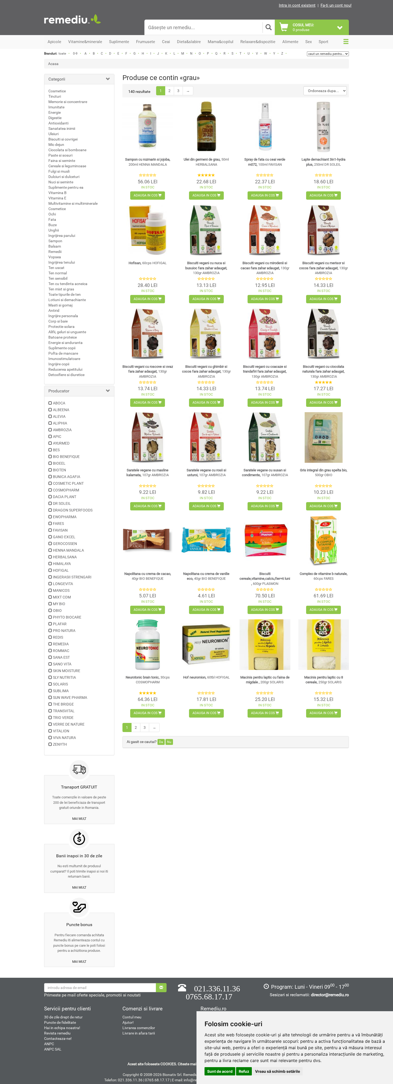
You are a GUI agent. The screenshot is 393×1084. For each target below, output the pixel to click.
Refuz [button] (244, 1071)
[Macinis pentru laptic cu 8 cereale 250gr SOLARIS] (323, 644)
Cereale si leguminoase (67, 166)
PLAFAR (60, 624)
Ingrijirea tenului (61, 262)
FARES (58, 523)
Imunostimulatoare (64, 359)
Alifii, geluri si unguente (67, 332)
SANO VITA (62, 664)
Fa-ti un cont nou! (336, 5)
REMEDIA (61, 644)
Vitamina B (57, 193)
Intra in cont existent (297, 5)
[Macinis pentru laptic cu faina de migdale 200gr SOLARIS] (265, 644)
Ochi (52, 214)
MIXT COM (62, 597)
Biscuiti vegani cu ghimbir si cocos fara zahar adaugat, (206, 371)
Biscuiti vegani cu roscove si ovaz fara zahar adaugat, (147, 371)
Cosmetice (57, 91)
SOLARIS (60, 684)
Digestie (54, 118)
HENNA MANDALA (68, 550)
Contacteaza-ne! (58, 1038)
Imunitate (56, 107)
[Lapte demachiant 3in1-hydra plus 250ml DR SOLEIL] (323, 126)
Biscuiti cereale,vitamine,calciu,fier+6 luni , (265, 579)
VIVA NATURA (64, 738)
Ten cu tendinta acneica (67, 284)
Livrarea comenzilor (138, 1028)
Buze (52, 225)
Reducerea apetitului (65, 369)
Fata (52, 219)
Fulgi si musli (59, 171)
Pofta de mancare (63, 353)
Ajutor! (128, 1022)
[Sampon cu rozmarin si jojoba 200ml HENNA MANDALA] (147, 126)
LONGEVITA (63, 584)
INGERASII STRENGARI (72, 577)
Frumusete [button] (145, 41)
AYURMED (61, 443)
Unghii (53, 230)
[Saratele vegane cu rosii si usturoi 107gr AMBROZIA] (206, 437)
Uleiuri (53, 134)
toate (62, 53)
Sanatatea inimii (61, 128)
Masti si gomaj (60, 305)
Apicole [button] (54, 41)
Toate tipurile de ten (64, 294)
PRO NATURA (64, 630)
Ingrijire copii (58, 364)
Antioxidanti (58, 123)
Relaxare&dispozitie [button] (257, 41)
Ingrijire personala (63, 316)
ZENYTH (60, 744)
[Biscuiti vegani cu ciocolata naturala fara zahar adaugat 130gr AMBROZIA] (323, 334)
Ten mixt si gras (61, 289)
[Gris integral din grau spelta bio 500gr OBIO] (323, 437)
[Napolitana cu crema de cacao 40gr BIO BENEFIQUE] (147, 541)
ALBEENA (61, 410)
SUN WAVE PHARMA (70, 697)
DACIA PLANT (64, 497)
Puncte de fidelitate (60, 1022)
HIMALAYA (62, 564)
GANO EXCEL (64, 537)
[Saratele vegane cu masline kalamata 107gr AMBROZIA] (147, 437)
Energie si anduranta (65, 342)
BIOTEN (59, 470)
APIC (57, 436)
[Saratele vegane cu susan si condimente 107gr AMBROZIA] (265, 437)
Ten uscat (56, 268)
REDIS (58, 637)
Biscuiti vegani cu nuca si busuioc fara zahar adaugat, (206, 268)
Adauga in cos (146, 195)
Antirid (53, 310)
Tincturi (54, 96)
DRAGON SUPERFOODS (73, 510)
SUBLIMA (61, 691)
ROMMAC (61, 651)
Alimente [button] (290, 41)
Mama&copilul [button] (220, 41)
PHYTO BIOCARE (67, 617)
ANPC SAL (52, 1049)
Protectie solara (61, 326)
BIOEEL (59, 463)
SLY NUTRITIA (64, 677)
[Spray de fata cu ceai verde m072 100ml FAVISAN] (265, 126)
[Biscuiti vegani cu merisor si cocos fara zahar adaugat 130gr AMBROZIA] (323, 230)
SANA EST (61, 657)
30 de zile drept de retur (63, 1017)
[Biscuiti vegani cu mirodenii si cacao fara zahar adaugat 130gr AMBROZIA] (265, 230)
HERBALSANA (65, 557)
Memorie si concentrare (67, 102)
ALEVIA (59, 416)
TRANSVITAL (64, 711)
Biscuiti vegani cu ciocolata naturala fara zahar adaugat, (323, 371)
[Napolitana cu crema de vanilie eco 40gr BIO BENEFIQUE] (206, 541)
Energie (54, 112)
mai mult (79, 819)
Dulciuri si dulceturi (63, 177)
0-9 (75, 53)
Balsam (54, 246)
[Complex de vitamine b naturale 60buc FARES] (323, 541)
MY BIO (59, 604)
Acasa (53, 64)
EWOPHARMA (64, 517)
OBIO (57, 610)
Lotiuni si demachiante (67, 300)
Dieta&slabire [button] (189, 41)
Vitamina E (57, 198)
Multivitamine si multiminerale (73, 203)
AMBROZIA (62, 430)
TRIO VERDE (63, 717)
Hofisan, (148, 263)
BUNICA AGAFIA (66, 477)
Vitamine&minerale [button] (85, 41)
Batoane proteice (62, 337)
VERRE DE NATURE (68, 724)
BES (56, 450)
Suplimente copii (61, 348)
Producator (58, 390)
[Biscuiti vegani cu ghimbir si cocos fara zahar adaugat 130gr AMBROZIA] (206, 334)
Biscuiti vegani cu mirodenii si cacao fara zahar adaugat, (265, 268)
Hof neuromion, (206, 677)
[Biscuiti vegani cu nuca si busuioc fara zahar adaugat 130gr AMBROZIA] (206, 230)
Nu (169, 742)
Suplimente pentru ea (65, 187)
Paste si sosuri (60, 155)
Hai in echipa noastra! (62, 1028)
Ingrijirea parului (61, 235)
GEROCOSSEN (65, 543)
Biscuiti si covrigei (63, 139)
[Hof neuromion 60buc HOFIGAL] (206, 644)
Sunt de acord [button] (220, 1071)
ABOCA (59, 403)
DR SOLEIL (62, 503)
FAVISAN (60, 530)
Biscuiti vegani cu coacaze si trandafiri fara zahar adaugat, (265, 371)
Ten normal (57, 273)
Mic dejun (56, 144)
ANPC (49, 1044)
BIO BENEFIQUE (66, 456)
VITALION (61, 731)
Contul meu (131, 1017)
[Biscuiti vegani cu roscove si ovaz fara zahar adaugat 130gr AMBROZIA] (147, 334)
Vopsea (54, 257)
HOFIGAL (61, 570)
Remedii (54, 251)
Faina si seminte (61, 160)
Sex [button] (308, 41)
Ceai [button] (166, 41)
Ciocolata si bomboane (67, 150)
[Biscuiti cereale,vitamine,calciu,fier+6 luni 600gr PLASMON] (265, 541)
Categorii (56, 79)
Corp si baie (58, 321)
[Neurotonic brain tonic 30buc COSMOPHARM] (147, 644)
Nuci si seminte (60, 182)
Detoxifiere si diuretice (66, 375)
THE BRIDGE (63, 704)
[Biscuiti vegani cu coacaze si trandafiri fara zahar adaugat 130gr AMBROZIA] (265, 334)
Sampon (55, 241)
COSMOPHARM (66, 490)
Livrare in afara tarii (138, 1033)
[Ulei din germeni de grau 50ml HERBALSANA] (206, 126)
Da (161, 742)
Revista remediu (57, 1033)
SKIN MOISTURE (66, 671)
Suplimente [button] (119, 41)
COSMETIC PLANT (68, 483)
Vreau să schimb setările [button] (277, 1071)
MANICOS (61, 590)
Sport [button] (323, 41)
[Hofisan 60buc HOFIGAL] (147, 230)
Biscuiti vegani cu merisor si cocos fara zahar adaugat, (323, 268)
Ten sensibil (57, 278)
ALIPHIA (60, 423)
